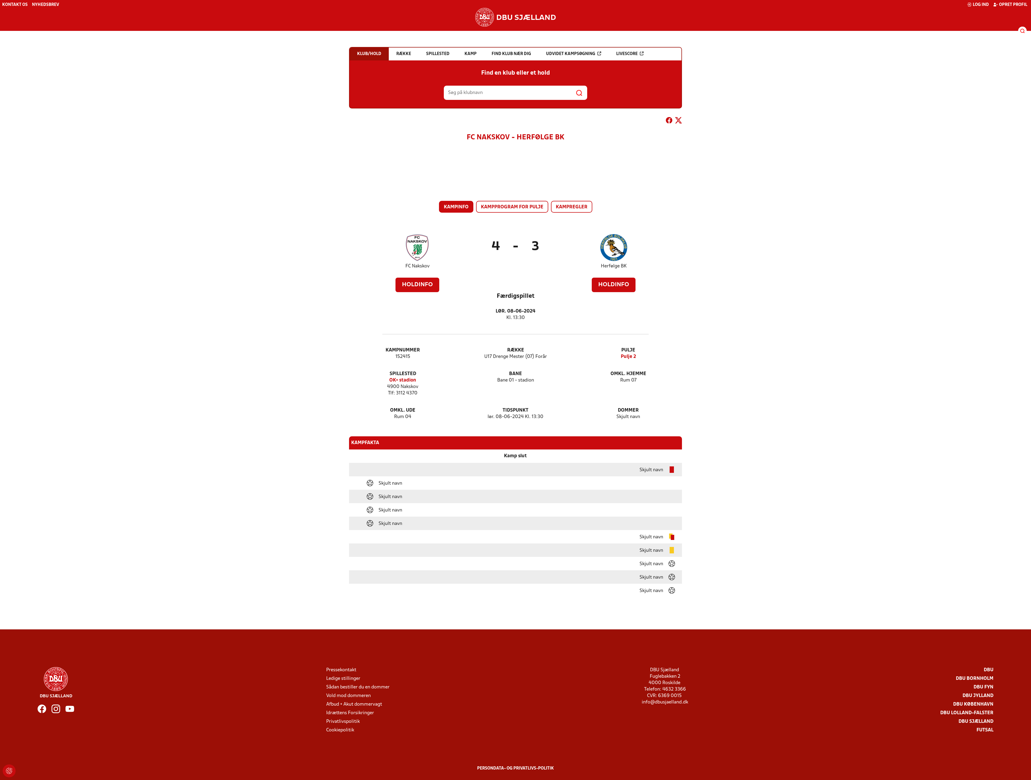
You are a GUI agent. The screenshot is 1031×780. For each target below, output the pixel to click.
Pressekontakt (341, 670)
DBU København (973, 704)
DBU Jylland (978, 696)
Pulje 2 (628, 356)
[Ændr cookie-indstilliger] (9, 770)
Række (515, 350)
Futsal (984, 730)
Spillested (403, 374)
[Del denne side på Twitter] (678, 121)
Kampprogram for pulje (512, 207)
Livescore (627, 54)
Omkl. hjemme (628, 374)
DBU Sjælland (976, 721)
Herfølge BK (614, 266)
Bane (515, 374)
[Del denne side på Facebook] (669, 121)
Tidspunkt (515, 410)
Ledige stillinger (343, 678)
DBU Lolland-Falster (966, 713)
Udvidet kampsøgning (570, 54)
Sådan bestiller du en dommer (358, 687)
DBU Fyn (983, 687)
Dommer (628, 410)
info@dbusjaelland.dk (665, 702)
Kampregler (571, 207)
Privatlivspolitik (343, 721)
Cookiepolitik (340, 730)
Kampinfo (456, 207)
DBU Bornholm (974, 678)
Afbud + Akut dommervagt (354, 704)
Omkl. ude (402, 410)
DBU (988, 670)
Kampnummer (403, 350)
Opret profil (1013, 5)
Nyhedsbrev (45, 5)
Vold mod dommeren (348, 696)
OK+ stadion (402, 380)
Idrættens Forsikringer (350, 713)
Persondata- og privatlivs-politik (515, 768)
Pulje (628, 350)
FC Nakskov (417, 266)
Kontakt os (15, 5)
